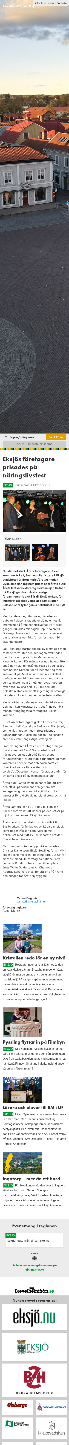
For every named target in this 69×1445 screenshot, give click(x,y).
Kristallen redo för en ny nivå (34, 958)
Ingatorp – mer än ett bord (31, 1179)
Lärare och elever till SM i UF (33, 1107)
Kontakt (64, 3)
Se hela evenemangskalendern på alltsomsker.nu (34, 1267)
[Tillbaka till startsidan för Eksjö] (17, 3)
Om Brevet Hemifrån (45, 3)
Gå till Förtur (56, 437)
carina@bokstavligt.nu (31, 901)
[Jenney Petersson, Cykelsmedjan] (45, 552)
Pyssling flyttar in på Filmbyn (34, 1042)
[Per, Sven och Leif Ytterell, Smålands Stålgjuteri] (17, 552)
